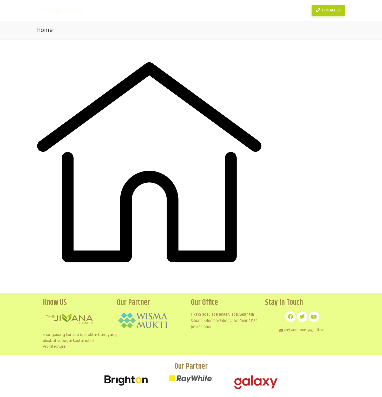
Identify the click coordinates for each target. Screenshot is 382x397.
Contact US (331, 10)
